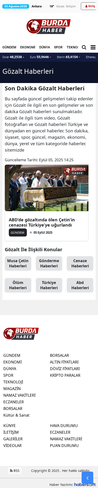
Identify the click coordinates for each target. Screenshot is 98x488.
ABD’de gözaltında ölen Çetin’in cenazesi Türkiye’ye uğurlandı (42, 222)
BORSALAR (12, 408)
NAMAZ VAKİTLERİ (19, 395)
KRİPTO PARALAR (65, 375)
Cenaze (80, 263)
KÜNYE (9, 425)
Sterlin (67, 57)
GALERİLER (13, 439)
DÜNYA (44, 47)
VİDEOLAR (12, 445)
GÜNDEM (9, 47)
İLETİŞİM (11, 432)
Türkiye (49, 285)
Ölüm (18, 285)
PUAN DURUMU (64, 445)
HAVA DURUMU (64, 425)
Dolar (12, 57)
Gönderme (49, 263)
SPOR (58, 47)
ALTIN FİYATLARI (64, 362)
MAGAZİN (12, 388)
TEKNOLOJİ (76, 47)
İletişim (71, 6)
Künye (60, 6)
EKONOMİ (27, 47)
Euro (39, 57)
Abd (80, 285)
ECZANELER (13, 401)
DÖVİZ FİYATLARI (65, 368)
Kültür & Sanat (16, 415)
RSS (16, 470)
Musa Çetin (18, 263)
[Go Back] (87, 478)
